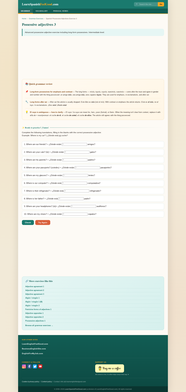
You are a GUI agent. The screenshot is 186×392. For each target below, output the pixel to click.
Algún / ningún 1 (32, 298)
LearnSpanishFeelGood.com (75, 389)
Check (28, 222)
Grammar (25, 11)
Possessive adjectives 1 (35, 321)
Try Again (42, 222)
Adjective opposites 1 (34, 313)
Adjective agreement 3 (34, 294)
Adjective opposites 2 (34, 317)
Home (24, 19)
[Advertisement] (93, 58)
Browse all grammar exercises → (39, 325)
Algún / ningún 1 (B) (33, 302)
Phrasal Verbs (60, 11)
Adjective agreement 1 (34, 286)
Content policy (46, 382)
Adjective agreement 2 (34, 290)
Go (161, 4)
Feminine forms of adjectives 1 (38, 309)
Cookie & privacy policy (30, 382)
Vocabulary (42, 11)
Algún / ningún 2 (32, 306)
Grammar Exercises (36, 19)
